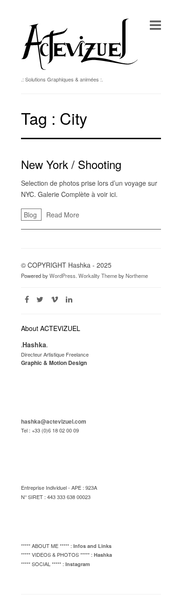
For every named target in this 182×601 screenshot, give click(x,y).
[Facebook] (27, 299)
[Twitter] (39, 299)
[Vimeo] (54, 299)
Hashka (103, 554)
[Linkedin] (69, 299)
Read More (62, 214)
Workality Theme (97, 275)
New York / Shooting (71, 164)
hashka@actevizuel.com (53, 421)
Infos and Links (92, 545)
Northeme (137, 275)
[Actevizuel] (79, 67)
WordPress (62, 275)
